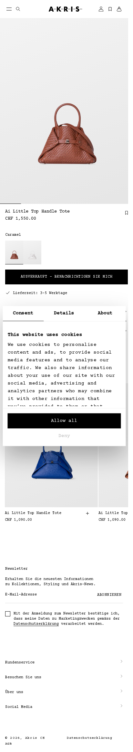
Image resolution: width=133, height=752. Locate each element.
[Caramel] (14, 252)
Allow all (64, 421)
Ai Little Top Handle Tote (33, 513)
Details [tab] (64, 313)
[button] (64, 662)
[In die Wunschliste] (123, 215)
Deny (64, 436)
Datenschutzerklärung (36, 624)
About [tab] (105, 313)
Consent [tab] (23, 313)
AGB (8, 744)
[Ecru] (32, 252)
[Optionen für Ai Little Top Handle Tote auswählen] (87, 513)
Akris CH (35, 738)
